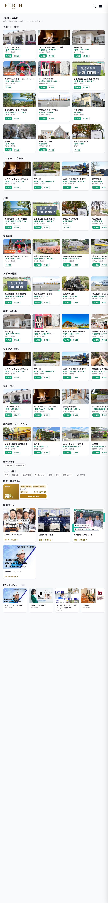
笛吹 (57, 475)
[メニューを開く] (101, 6)
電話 (9, 56)
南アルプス (67, 475)
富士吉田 (15, 475)
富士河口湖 (27, 475)
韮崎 (50, 475)
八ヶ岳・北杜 (39, 475)
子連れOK (8, 465)
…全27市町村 (80, 475)
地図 (17, 56)
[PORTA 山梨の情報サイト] (13, 6)
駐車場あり (20, 465)
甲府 (6, 475)
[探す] (94, 6)
